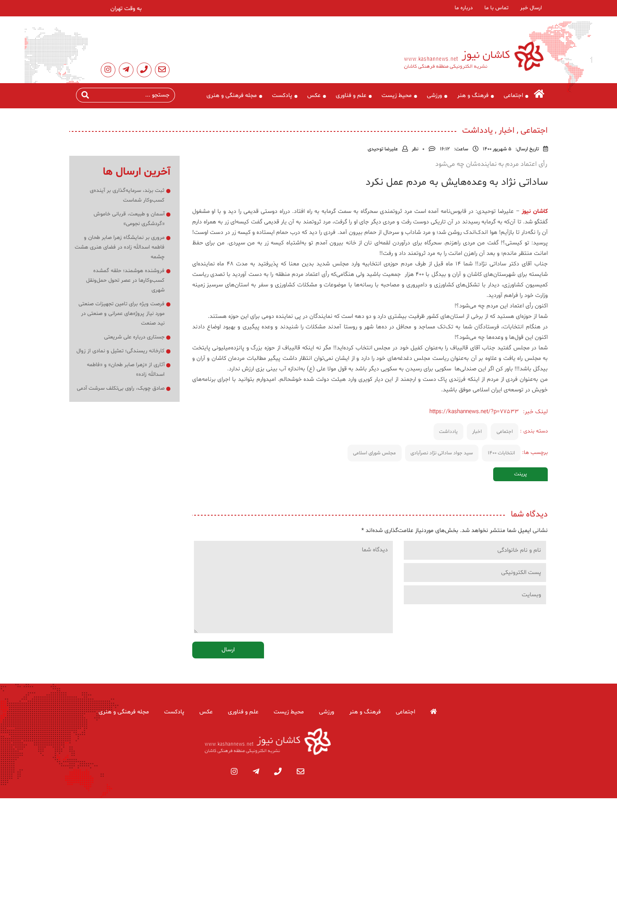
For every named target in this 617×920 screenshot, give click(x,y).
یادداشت (448, 431)
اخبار (477, 431)
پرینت (520, 474)
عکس (314, 96)
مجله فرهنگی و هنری (232, 96)
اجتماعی (513, 96)
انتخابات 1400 (501, 453)
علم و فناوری (351, 96)
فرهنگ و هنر (473, 96)
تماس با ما (496, 8)
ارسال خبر (531, 8)
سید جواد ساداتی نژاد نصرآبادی (441, 453)
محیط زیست (397, 96)
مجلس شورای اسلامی (374, 453)
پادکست (282, 96)
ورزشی (434, 96)
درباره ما (464, 8)
